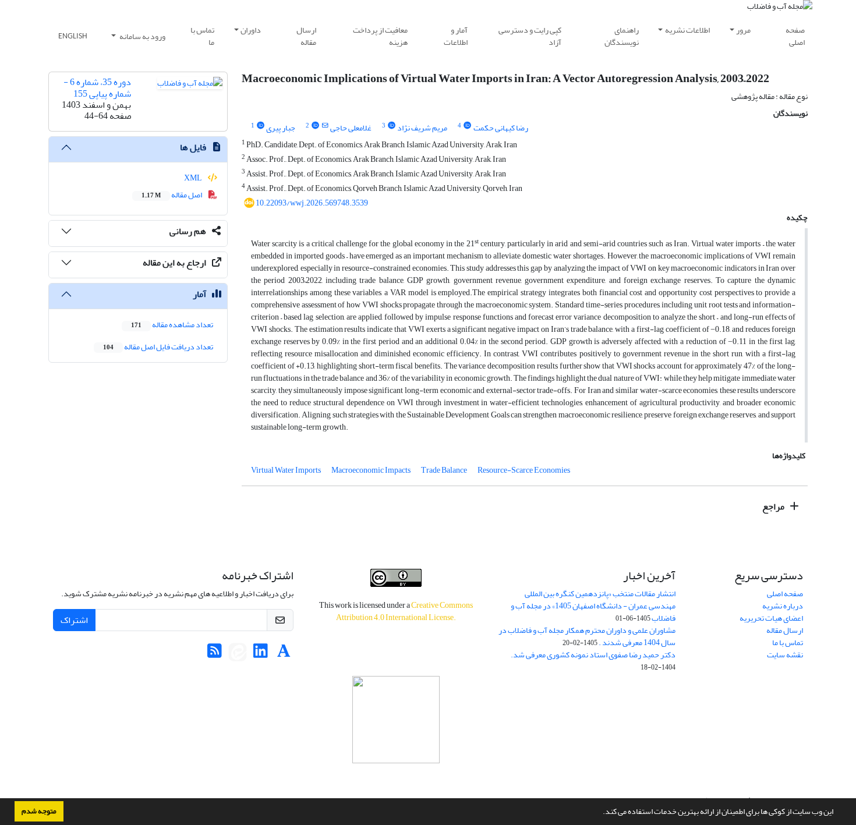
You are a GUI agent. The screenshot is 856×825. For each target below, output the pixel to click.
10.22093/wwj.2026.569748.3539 (312, 203)
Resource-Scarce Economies (523, 470)
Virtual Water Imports (286, 470)
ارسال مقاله (306, 36)
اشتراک (74, 620)
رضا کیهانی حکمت (500, 128)
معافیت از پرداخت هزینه (380, 36)
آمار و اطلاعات (456, 36)
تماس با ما (202, 36)
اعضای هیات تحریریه (771, 618)
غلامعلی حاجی (351, 128)
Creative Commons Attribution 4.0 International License (404, 611)
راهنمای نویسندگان (621, 36)
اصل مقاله (172, 195)
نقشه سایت (785, 655)
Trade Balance (444, 470)
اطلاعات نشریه (687, 30)
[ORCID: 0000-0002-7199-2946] (391, 126)
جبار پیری (280, 128)
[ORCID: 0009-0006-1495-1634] (260, 126)
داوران (250, 30)
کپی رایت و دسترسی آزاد (529, 36)
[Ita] (237, 654)
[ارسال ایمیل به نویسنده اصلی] (325, 126)
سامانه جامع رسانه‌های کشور (396, 779)
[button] (600, 813)
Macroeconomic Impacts (371, 470)
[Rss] (214, 654)
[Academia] (283, 654)
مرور (743, 30)
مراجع (774, 506)
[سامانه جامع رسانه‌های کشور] (395, 719)
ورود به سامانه (141, 36)
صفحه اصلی (795, 36)
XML (193, 178)
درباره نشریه (782, 606)
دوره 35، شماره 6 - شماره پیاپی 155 (97, 87)
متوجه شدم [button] (39, 811)
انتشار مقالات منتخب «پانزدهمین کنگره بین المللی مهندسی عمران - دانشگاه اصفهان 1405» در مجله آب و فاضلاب (593, 606)
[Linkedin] (260, 654)
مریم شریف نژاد (422, 128)
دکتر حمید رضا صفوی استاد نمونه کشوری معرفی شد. (593, 655)
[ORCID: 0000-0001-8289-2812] (467, 126)
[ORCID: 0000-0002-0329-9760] (315, 126)
